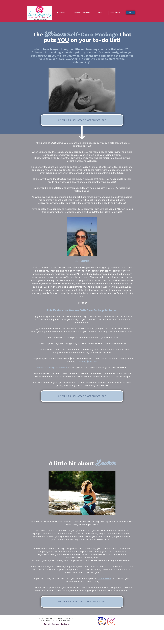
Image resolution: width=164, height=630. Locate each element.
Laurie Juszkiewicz (63, 620)
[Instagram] (111, 621)
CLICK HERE (104, 578)
